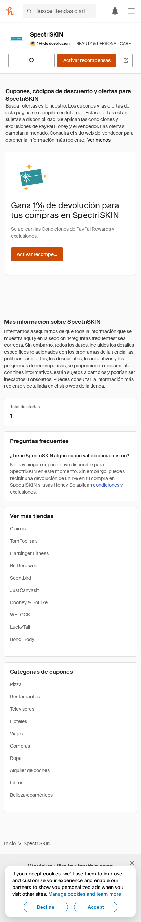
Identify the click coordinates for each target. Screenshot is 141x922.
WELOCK (20, 615)
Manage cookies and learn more (84, 894)
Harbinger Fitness (29, 553)
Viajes (16, 733)
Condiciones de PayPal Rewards (76, 229)
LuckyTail (20, 627)
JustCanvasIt (24, 590)
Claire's (18, 529)
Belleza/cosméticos (31, 795)
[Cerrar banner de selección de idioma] (132, 862)
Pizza (16, 684)
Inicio (10, 843)
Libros (16, 783)
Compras (20, 746)
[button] (131, 11)
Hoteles (18, 721)
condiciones (106, 485)
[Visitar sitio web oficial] (126, 60)
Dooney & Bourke (29, 602)
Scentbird (20, 578)
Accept (96, 907)
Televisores (22, 709)
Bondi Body (22, 639)
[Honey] (9, 10)
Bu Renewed (23, 566)
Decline (45, 907)
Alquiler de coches (30, 770)
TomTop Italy (24, 541)
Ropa (16, 758)
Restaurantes (25, 697)
